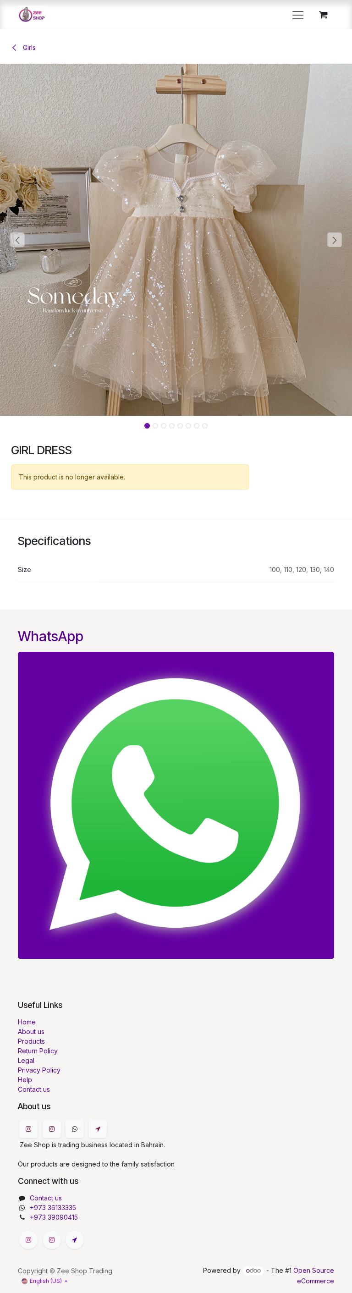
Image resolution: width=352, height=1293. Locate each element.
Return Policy (38, 1051)
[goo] (97, 1129)
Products (31, 1041)
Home (27, 1022)
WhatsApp (50, 636)
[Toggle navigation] (297, 15)
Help (25, 1080)
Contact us (34, 1089)
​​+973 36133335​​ (53, 1207)
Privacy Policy (39, 1070)
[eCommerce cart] (323, 15)
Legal (26, 1060)
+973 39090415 (54, 1217)
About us (31, 1031)
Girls (28, 47)
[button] (17, 239)
